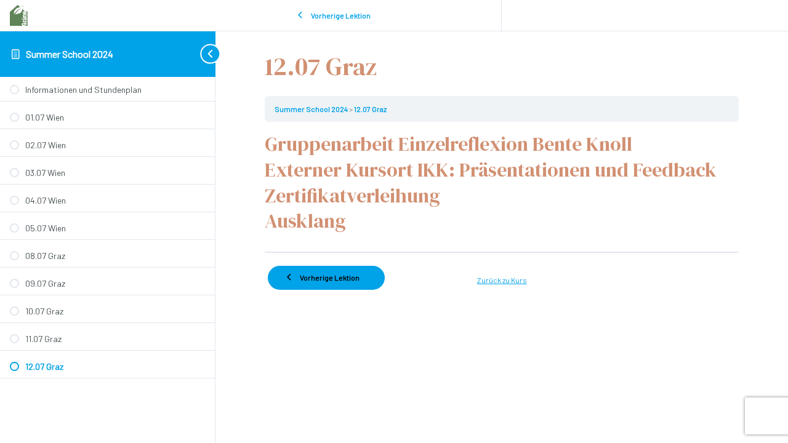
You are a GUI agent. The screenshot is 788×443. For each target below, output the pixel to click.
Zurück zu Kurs (502, 280)
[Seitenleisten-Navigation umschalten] (197, 54)
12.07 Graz (370, 109)
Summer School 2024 (69, 54)
